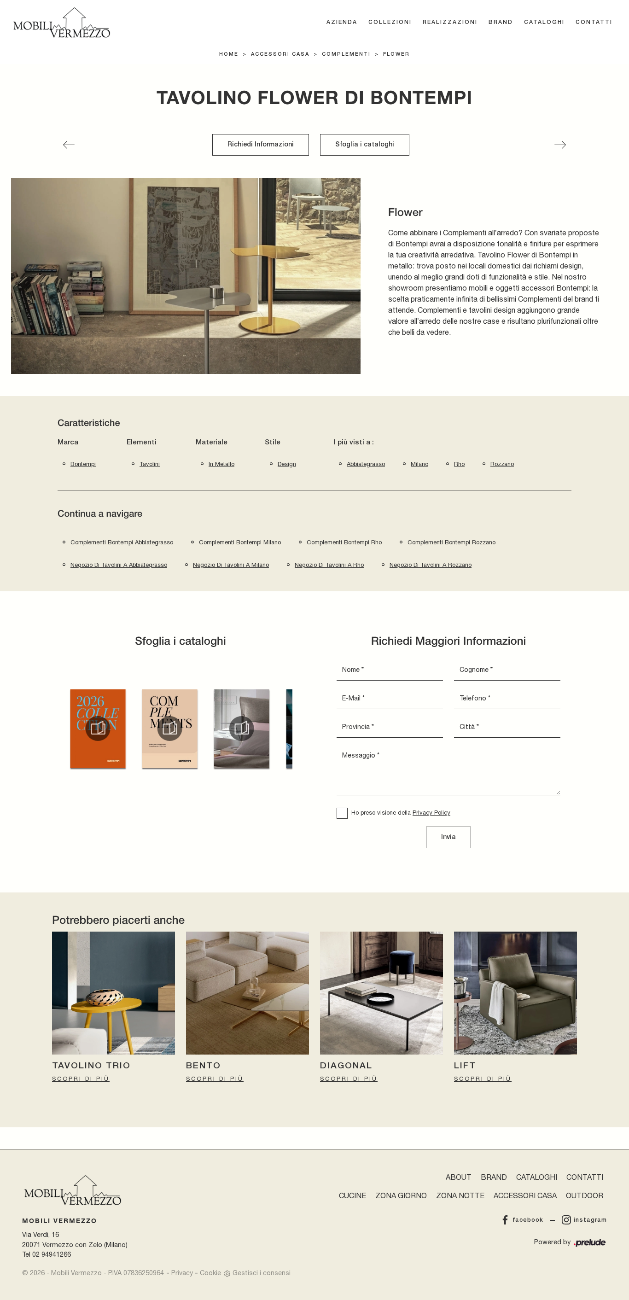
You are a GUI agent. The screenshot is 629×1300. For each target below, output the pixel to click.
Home (229, 54)
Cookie (210, 1273)
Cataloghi (544, 22)
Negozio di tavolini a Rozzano (431, 564)
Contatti (594, 22)
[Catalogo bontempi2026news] (98, 728)
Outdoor (584, 1195)
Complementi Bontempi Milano (240, 542)
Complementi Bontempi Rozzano (451, 542)
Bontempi (83, 464)
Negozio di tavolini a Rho (329, 564)
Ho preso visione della (400, 812)
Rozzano (502, 464)
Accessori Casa (280, 54)
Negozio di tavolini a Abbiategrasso (118, 564)
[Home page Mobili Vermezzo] (61, 23)
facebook (528, 1220)
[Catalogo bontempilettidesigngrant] (242, 728)
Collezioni (390, 22)
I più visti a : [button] (354, 442)
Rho (459, 464)
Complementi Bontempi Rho (344, 542)
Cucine (352, 1195)
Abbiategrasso (366, 464)
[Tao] (560, 145)
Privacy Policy (431, 812)
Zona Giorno (401, 1195)
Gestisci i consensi (262, 1273)
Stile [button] (272, 442)
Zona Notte (460, 1195)
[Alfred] (69, 145)
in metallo (221, 464)
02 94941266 (51, 1254)
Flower (396, 54)
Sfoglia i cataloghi (364, 145)
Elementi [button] (142, 442)
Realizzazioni (450, 22)
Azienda (341, 22)
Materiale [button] (211, 442)
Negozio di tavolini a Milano (231, 564)
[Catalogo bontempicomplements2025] (169, 728)
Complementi (346, 54)
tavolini (150, 464)
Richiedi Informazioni (260, 145)
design (287, 464)
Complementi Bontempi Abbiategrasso (121, 542)
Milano (419, 464)
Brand (501, 22)
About (459, 1177)
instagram (590, 1220)
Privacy (182, 1273)
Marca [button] (68, 442)
